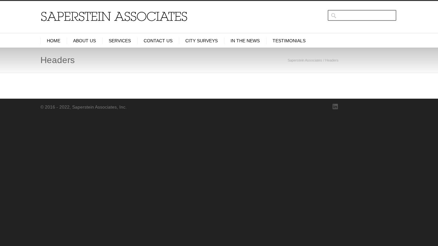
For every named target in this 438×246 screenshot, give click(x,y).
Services (120, 40)
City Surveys (201, 40)
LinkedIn (335, 106)
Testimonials (289, 40)
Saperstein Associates (305, 60)
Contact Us (158, 40)
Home (53, 40)
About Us (84, 40)
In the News (245, 40)
